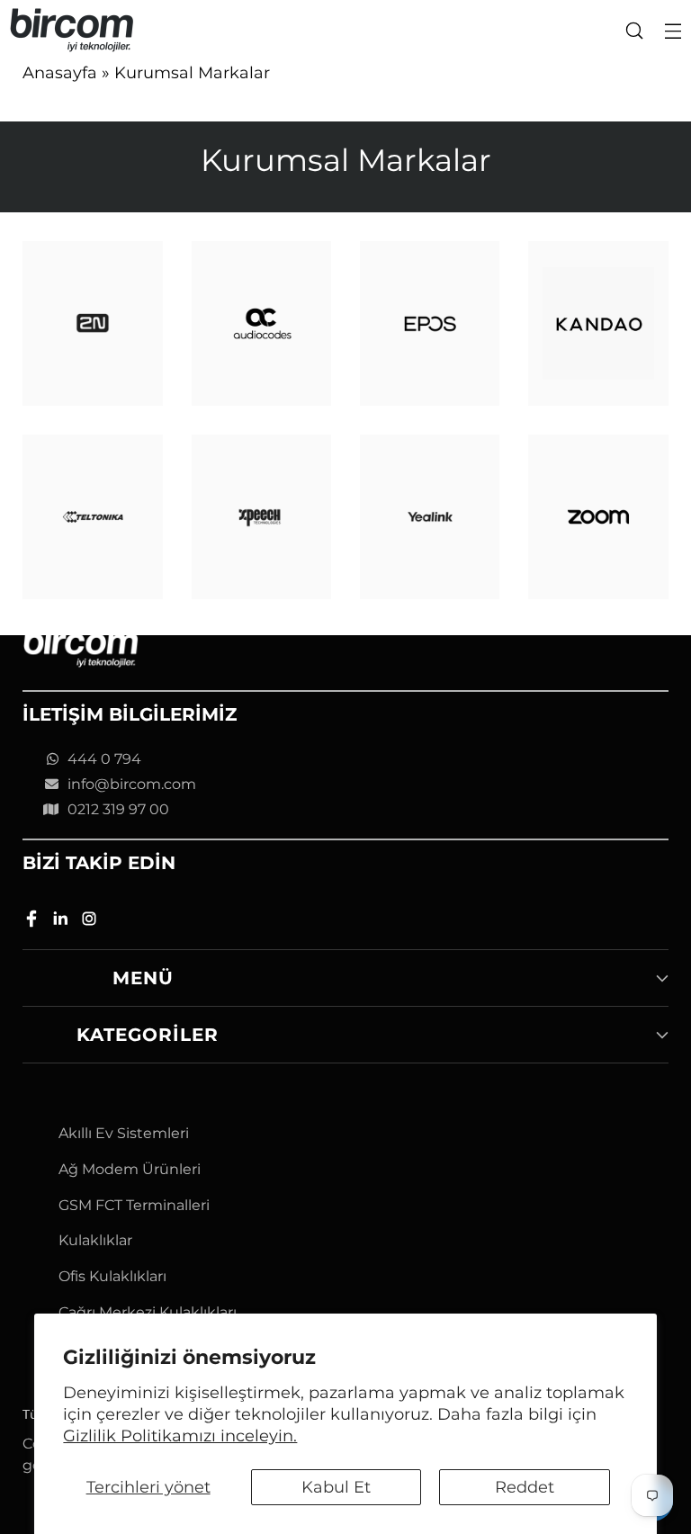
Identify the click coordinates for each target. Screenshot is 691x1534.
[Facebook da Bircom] (33, 922)
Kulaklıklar (95, 1240)
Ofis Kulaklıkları (112, 1276)
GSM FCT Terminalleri (134, 1205)
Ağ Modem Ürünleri (129, 1169)
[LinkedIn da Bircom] (62, 922)
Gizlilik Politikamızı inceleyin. (180, 1435)
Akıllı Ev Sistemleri (123, 1133)
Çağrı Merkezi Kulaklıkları (147, 1312)
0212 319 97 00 (118, 809)
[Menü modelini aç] (672, 30)
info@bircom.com (131, 784)
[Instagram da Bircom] (91, 922)
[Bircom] (72, 30)
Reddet (524, 1486)
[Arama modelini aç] (633, 30)
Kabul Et (336, 1486)
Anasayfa (59, 72)
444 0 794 (104, 758)
